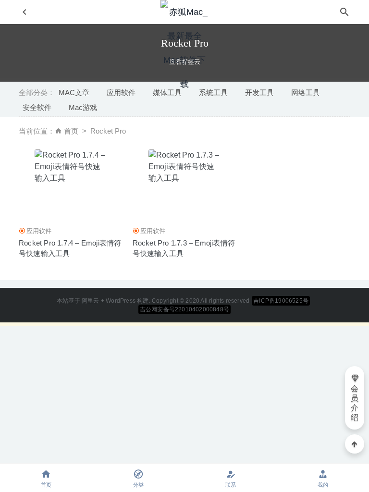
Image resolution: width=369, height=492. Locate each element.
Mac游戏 (83, 107)
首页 (71, 131)
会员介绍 (354, 402)
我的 (323, 485)
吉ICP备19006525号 (280, 300)
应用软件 (38, 230)
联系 (230, 485)
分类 (138, 485)
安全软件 (37, 107)
